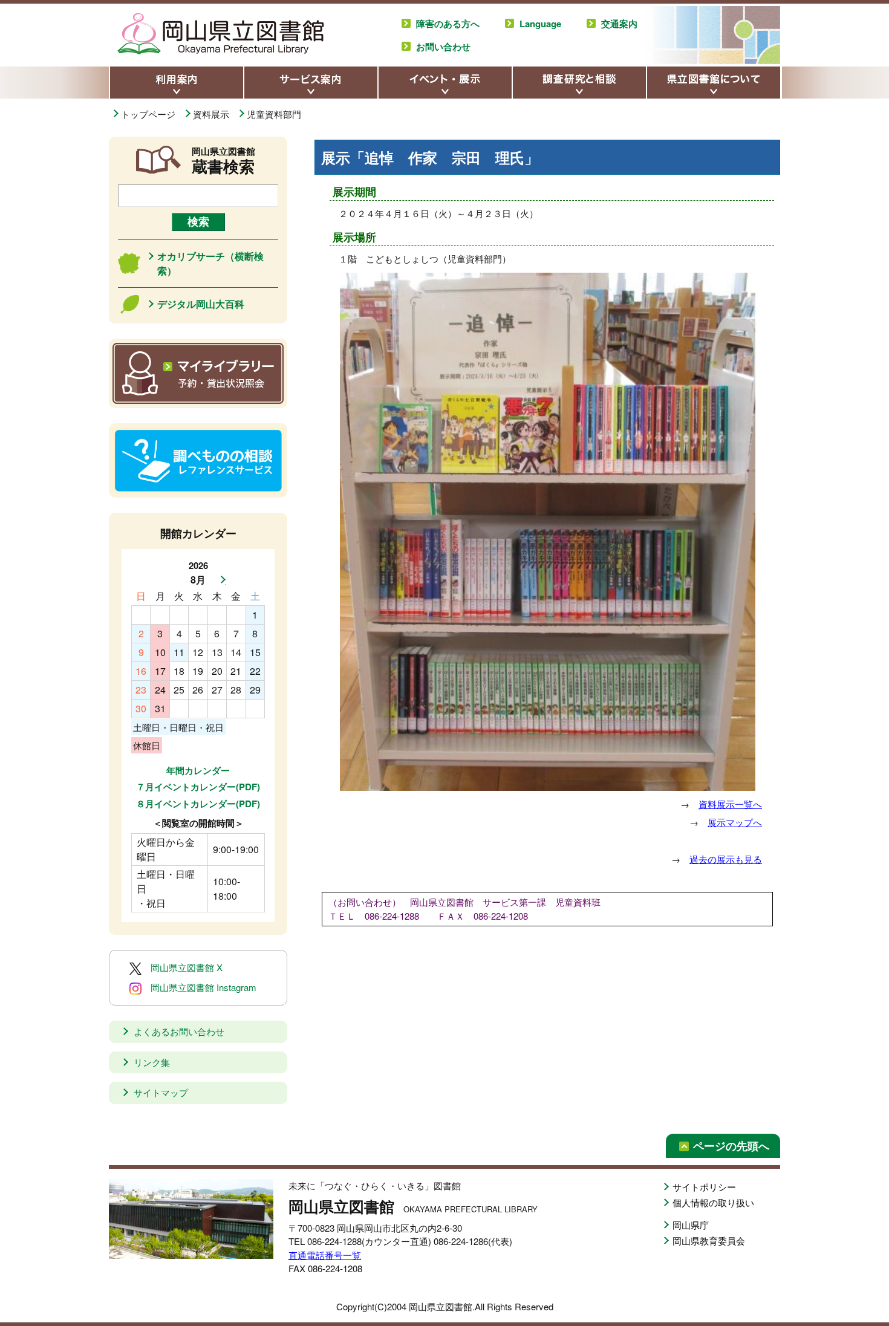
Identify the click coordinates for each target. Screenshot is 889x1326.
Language (540, 23)
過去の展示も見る (725, 859)
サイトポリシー (704, 1186)
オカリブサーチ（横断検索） (210, 263)
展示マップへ (735, 822)
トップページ (148, 114)
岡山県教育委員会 (708, 1240)
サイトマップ (161, 1092)
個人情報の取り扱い (713, 1202)
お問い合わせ (443, 46)
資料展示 (211, 114)
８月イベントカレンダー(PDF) (198, 803)
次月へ (219, 580)
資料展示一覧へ (730, 804)
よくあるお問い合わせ (179, 1031)
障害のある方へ (448, 23)
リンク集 (152, 1062)
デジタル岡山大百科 (200, 304)
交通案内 (619, 23)
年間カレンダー (198, 770)
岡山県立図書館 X (187, 967)
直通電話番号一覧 (324, 1255)
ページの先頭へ (731, 1146)
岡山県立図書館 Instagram (203, 987)
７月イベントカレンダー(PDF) (198, 786)
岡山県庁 (690, 1224)
